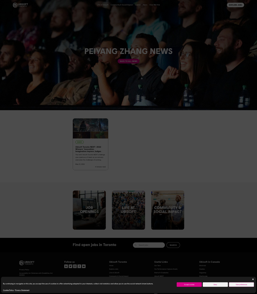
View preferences (241, 284)
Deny (215, 284)
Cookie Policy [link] (8, 290)
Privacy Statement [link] (22, 290)
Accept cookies (189, 284)
